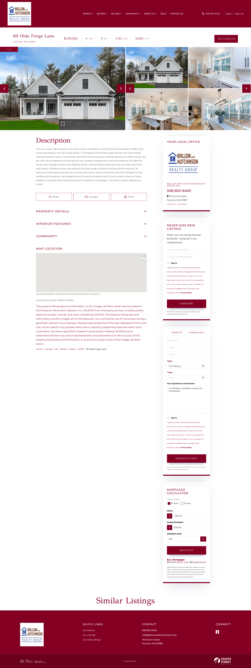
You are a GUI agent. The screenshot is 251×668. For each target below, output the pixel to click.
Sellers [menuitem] (115, 13)
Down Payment (175, 522)
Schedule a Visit (196, 333)
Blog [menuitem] (163, 13)
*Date (169, 361)
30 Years (174, 503)
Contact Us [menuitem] (176, 13)
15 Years (187, 503)
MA (56, 349)
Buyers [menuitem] (101, 13)
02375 (81, 349)
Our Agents (182, 204)
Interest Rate (174, 534)
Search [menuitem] (87, 13)
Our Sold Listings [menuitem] (92, 640)
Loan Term (173, 499)
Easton (72, 349)
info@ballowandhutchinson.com (159, 635)
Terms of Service (179, 469)
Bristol (63, 349)
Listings (48, 349)
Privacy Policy (186, 293)
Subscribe (186, 303)
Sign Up (239, 14)
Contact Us (171, 204)
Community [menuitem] (132, 13)
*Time (170, 372)
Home (39, 349)
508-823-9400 (213, 14)
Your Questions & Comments (180, 383)
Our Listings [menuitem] (89, 635)
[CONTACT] (226, 39)
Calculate (186, 550)
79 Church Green (152, 642)
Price (170, 511)
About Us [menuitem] (149, 13)
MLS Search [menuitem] (89, 630)
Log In (228, 14)
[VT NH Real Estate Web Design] (222, 661)
